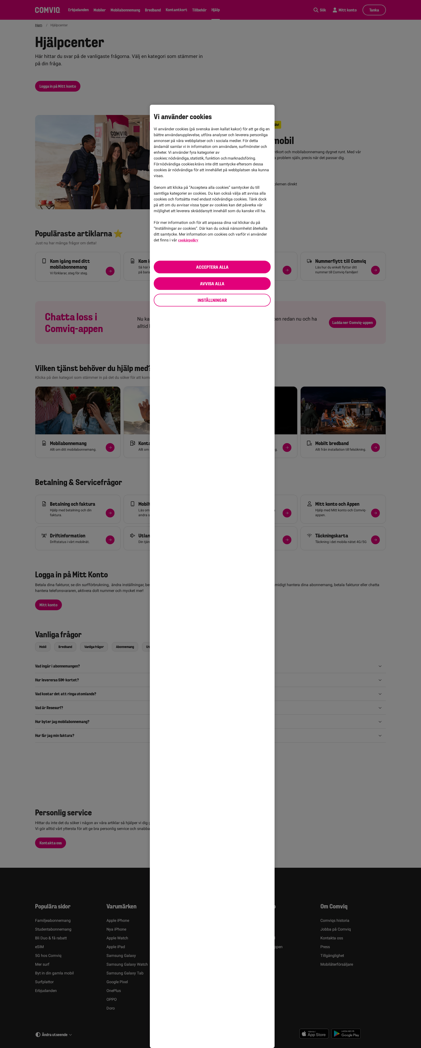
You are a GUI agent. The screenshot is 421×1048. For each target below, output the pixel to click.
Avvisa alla (212, 283)
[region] (212, 576)
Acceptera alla (212, 267)
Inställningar (212, 300)
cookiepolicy (189, 240)
